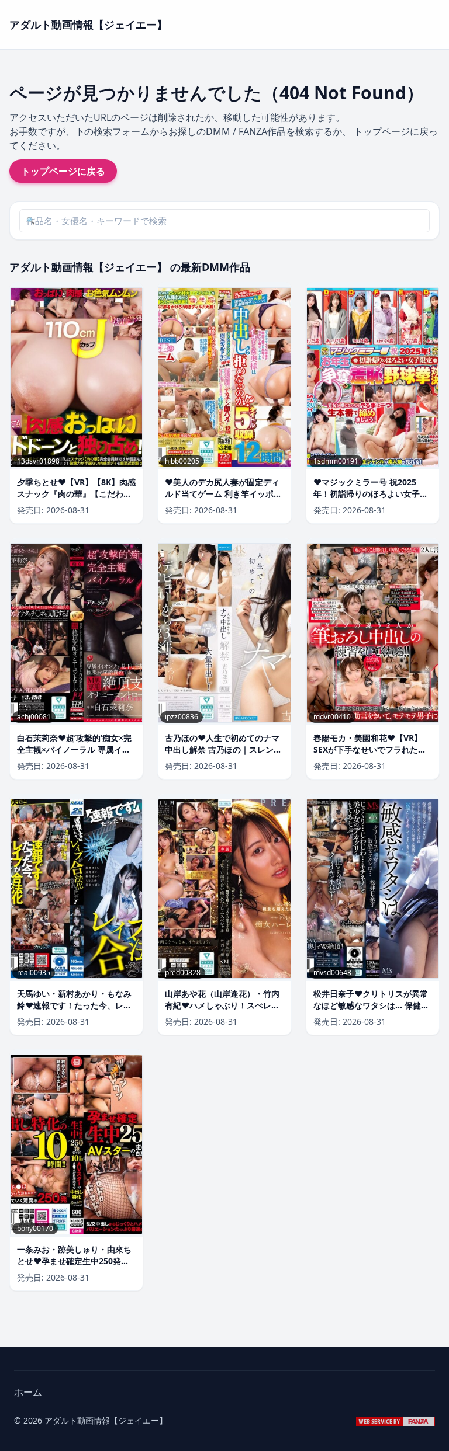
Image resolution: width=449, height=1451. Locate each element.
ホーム (28, 1392)
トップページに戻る (63, 171)
